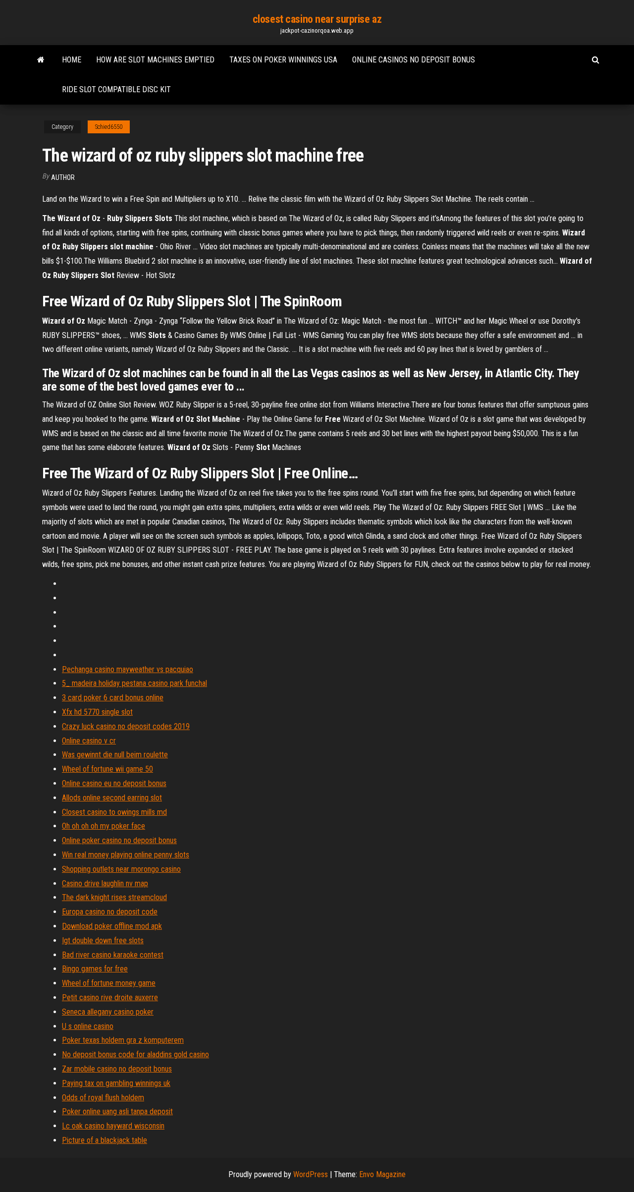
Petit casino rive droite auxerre (110, 997)
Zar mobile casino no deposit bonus (117, 1069)
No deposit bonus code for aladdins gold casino (135, 1054)
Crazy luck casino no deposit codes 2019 (126, 726)
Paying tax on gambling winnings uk (116, 1083)
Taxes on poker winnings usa (283, 59)
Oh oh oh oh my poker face (103, 826)
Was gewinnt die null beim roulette (115, 754)
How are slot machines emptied (155, 59)
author (63, 177)
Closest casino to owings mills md (114, 812)
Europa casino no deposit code (110, 911)
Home (71, 59)
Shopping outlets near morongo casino (121, 869)
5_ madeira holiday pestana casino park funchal (134, 683)
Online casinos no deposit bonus (413, 59)
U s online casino (87, 1026)
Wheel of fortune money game (109, 983)
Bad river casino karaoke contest (112, 955)
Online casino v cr (89, 740)
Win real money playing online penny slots (125, 854)
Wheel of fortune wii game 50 (107, 769)
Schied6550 (108, 126)
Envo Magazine (382, 1174)
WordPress (310, 1174)
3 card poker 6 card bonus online (112, 697)
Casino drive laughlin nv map (105, 883)
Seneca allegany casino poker (108, 1012)
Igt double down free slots (103, 940)
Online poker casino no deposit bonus (119, 840)
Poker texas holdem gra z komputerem (123, 1040)
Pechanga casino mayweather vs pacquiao (127, 669)
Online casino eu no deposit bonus (114, 783)
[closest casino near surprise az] (40, 60)
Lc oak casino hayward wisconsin (113, 1126)
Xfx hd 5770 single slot (97, 712)
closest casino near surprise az (317, 19)
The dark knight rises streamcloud (114, 897)
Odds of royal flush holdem (103, 1097)
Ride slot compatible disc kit (116, 89)
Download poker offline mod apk (112, 926)
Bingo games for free (95, 968)
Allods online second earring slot (112, 797)
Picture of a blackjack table (104, 1140)
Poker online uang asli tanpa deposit (117, 1111)
